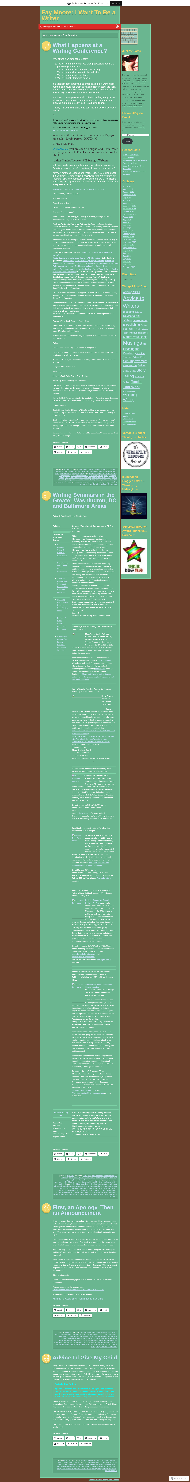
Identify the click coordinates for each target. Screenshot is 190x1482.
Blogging (104, 469)
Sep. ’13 (46, 48)
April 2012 (127, 262)
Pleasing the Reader (79, 1180)
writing (56, 1194)
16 (46, 44)
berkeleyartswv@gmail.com (83, 957)
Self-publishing (101, 471)
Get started (116, 3)
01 (46, 494)
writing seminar (85, 1194)
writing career (63, 1194)
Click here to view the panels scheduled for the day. (93, 736)
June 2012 (127, 256)
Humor (92, 1178)
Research (80, 471)
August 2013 (128, 217)
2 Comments (112, 1346)
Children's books (98, 1176)
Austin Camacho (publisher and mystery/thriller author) (77, 258)
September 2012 (129, 248)
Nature (111, 1178)
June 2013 (127, 222)
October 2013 (128, 211)
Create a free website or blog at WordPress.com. (104, 1479)
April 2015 (127, 186)
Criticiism (138, 312)
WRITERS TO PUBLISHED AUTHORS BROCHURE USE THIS (78, 1299)
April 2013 (127, 228)
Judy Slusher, (84, 813)
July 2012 (127, 253)
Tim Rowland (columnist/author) (76, 261)
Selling (71, 1462)
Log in (125, 416)
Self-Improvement (89, 471)
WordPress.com (129, 424)
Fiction (76, 1178)
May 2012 (127, 259)
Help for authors (85, 478)
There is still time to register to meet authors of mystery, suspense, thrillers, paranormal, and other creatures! (93, 676)
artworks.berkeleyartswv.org (83, 954)
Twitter (57, 473)
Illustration (59, 471)
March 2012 (128, 264)
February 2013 (129, 234)
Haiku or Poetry (84, 1178)
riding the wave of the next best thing (91, 1466)
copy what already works (92, 1462)
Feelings (84, 1334)
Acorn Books (106, 660)
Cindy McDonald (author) (100, 261)
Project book (91, 1180)
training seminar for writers (63, 482)
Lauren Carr (100, 669)
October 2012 (128, 245)
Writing (82, 473)
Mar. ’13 (46, 1360)
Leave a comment (111, 1471)
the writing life (78, 1192)
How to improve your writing (101, 478)
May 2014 (127, 197)
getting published (65, 1186)
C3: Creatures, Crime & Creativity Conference (62, 550)
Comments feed (129, 421)
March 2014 (128, 203)
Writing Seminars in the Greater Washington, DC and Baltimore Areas (84, 500)
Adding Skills (83, 469)
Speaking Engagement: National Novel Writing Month (62, 605)
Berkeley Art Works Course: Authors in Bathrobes (62, 623)
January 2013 (128, 237)
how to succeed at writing (107, 1188)
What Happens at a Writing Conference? (80, 48)
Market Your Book (70, 471)
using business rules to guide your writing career (74, 1468)
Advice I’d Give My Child (85, 1357)
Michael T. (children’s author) (80, 266)
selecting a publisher (109, 480)
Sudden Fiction (98, 1182)
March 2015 (128, 189)
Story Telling (88, 1182)
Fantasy (71, 1178)
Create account (129, 413)
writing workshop (102, 484)
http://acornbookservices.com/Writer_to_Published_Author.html (78, 189)
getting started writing (72, 478)
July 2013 (127, 220)
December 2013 (129, 206)
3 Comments (112, 484)
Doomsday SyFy (109, 1176)
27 (46, 1206)
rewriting (82, 1190)
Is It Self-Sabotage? (131, 155)
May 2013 (127, 225)
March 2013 (128, 231)
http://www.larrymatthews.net (65, 130)
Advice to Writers (94, 469)
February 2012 (129, 267)
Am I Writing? (128, 157)
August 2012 (128, 250)
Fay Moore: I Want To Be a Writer (79, 15)
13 (46, 1357)
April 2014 (127, 200)
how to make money (91, 1464)
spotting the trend (110, 1466)
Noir (115, 1178)
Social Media (112, 471)
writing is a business (94, 482)
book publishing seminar (79, 476)
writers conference (79, 482)
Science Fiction (108, 1180)
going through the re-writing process (100, 1186)
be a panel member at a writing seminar (102, 473)
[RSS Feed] (118, 26)
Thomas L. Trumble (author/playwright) (93, 263)
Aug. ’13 (46, 1210)
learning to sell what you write (68, 1190)
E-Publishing (112, 469)
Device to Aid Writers (109, 1332)
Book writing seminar (96, 476)
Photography (67, 1180)
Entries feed (128, 419)
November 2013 (129, 209)
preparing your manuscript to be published (86, 480)
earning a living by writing (97, 1340)
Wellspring (75, 473)
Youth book (62, 1184)
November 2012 (129, 242)
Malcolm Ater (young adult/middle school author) (72, 269)
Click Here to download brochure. (96, 742)
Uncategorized (129, 391)
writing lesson (106, 482)
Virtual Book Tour (65, 473)
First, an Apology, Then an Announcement (83, 1210)
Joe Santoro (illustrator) (101, 266)
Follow (127, 141)
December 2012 (129, 239)
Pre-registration (104, 878)
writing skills (90, 484)
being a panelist (64, 476)
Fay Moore (66, 469)
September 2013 (129, 214)
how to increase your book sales (86, 1188)
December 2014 (129, 195)
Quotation (139, 353)
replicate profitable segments (67, 1466)
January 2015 (128, 192)
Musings (132, 343)
